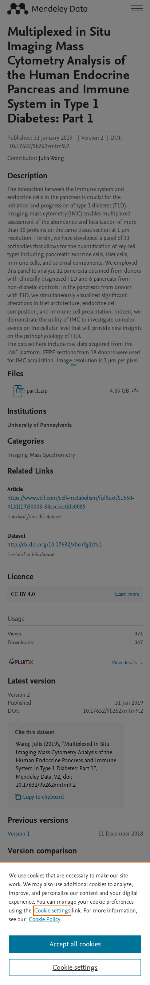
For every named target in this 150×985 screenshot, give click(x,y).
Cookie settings (52, 911)
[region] (75, 923)
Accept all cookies (75, 944)
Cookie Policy (44, 919)
